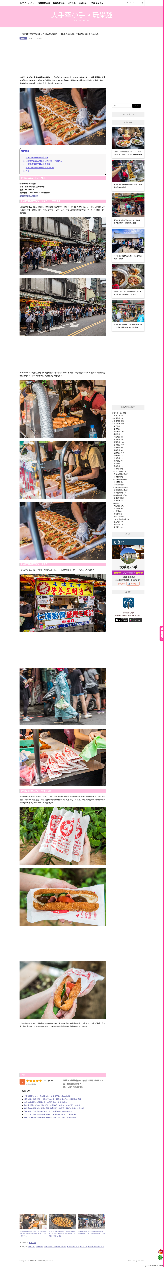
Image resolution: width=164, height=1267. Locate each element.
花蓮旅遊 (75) (118, 455)
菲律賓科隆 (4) (119, 498)
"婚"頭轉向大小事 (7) (121, 519)
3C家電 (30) (118, 511)
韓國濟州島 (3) (119, 485)
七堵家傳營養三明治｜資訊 (37, 157)
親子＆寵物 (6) (119, 516)
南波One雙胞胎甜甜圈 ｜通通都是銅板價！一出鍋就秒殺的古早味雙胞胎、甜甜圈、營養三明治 (62, 1234)
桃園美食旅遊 (59, 3)
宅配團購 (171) (119, 506)
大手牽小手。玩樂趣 (82, 15)
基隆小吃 (39, 1247)
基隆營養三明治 (59, 1247)
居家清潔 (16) (118, 524)
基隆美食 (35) (118, 415)
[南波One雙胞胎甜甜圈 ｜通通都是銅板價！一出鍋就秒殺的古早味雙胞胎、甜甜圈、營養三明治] (62, 1221)
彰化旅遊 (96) (118, 434)
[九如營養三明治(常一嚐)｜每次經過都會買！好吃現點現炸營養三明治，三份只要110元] (33, 1221)
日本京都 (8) (118, 482)
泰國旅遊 (83, 3)
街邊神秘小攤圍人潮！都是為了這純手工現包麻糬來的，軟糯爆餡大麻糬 (52, 1099)
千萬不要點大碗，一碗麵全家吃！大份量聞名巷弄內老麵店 (47, 1096)
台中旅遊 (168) (119, 431)
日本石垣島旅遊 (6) (120, 479)
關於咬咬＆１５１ (27, 3)
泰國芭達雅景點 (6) (120, 495)
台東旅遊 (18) (118, 458)
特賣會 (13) (118, 514)
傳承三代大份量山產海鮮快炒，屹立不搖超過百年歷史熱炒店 (48, 1111)
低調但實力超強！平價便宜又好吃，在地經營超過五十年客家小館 (50, 1114)
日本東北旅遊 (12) (120, 469)
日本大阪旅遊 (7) (120, 471)
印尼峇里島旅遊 (96, 3)
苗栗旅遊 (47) (118, 429)
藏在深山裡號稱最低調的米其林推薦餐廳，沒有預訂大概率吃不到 (50, 1117)
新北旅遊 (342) (119, 421)
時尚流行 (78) (118, 503)
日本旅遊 (72, 3)
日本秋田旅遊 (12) (120, 477)
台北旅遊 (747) (119, 418)
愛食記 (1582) (118, 527)
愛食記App (130, 613)
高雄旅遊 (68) (118, 447)
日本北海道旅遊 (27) (121, 474)
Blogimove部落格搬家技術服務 (153, 1266)
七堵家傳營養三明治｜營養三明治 (40, 168)
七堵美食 (83, 1247)
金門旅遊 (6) (118, 461)
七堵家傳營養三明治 (96, 1247)
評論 (27, 171)
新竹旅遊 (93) (118, 426)
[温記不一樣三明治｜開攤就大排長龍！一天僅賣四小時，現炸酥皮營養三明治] (91, 1221)
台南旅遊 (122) (119, 445)
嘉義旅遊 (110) (119, 442)
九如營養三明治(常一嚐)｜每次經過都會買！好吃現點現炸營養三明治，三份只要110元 (33, 1234)
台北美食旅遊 (44, 3)
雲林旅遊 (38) (118, 439)
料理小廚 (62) (118, 508)
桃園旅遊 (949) (119, 424)
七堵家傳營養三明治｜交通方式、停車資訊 (44, 161)
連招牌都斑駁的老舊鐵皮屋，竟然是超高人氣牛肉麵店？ (46, 1102)
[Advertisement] (63, 59)
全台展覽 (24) (118, 522)
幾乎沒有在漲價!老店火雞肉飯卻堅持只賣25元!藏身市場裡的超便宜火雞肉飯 (54, 1108)
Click (162, 633)
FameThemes (140, 1261)
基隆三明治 (48, 1247)
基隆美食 (23, 38)
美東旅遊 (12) (118, 466)
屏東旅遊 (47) (118, 450)
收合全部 (122, 413)
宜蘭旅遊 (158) (119, 453)
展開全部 (115, 413)
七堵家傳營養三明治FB (29, 196)
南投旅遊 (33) (118, 437)
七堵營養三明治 (73, 1247)
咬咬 (30, 38)
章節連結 (25, 151)
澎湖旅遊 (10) (118, 463)
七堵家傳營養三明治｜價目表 (38, 164)
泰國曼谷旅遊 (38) (120, 493)
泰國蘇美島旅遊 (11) (121, 490)
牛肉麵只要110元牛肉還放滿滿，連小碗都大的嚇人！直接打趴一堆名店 (52, 1105)
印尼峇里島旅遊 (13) (121, 487)
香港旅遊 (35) (118, 501)
